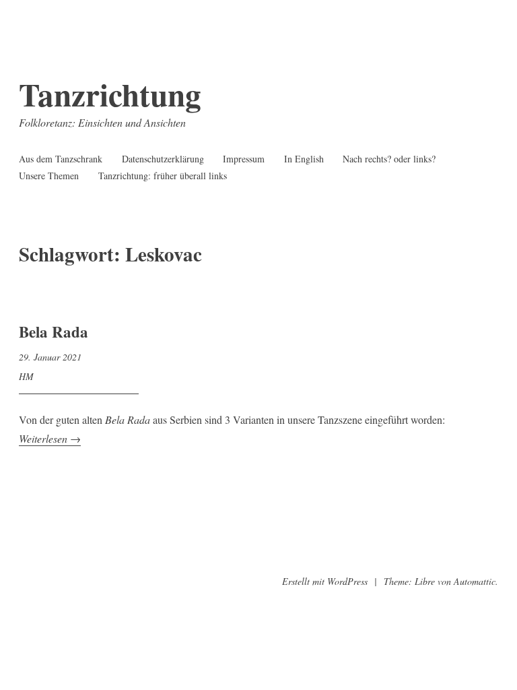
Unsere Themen (49, 175)
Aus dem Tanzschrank (60, 158)
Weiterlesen (50, 438)
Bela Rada (53, 331)
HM (26, 376)
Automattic (474, 581)
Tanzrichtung (110, 94)
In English (304, 158)
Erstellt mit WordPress (325, 581)
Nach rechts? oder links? (389, 158)
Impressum (244, 158)
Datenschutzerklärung (163, 158)
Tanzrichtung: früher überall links (162, 175)
